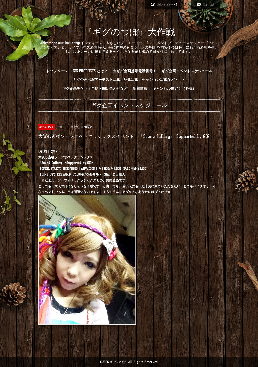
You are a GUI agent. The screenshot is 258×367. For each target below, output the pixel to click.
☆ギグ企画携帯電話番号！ (134, 71)
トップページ (57, 71)
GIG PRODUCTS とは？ (90, 71)
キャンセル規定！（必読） (174, 88)
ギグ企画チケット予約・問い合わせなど (95, 88)
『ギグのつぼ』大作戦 (129, 31)
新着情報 (140, 88)
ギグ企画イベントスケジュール (187, 71)
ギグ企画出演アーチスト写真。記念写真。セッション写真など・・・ (129, 79)
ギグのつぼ (118, 362)
